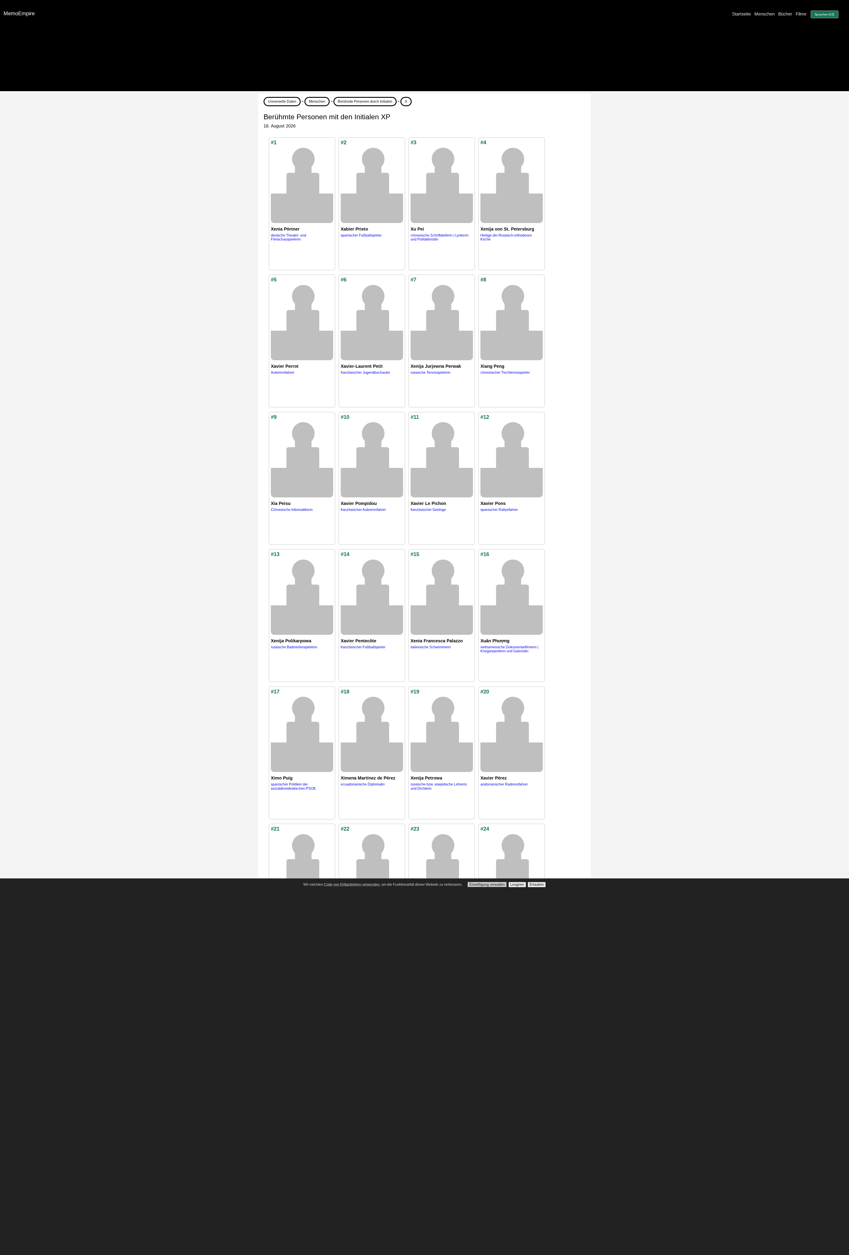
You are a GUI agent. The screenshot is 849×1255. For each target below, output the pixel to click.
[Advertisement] (424, 60)
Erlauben (537, 884)
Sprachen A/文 (825, 14)
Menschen (764, 14)
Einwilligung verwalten (487, 884)
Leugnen (517, 884)
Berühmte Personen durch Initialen (365, 101)
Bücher (785, 14)
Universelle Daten (282, 101)
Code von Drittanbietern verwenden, (352, 884)
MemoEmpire (19, 13)
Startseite (741, 14)
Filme (801, 14)
